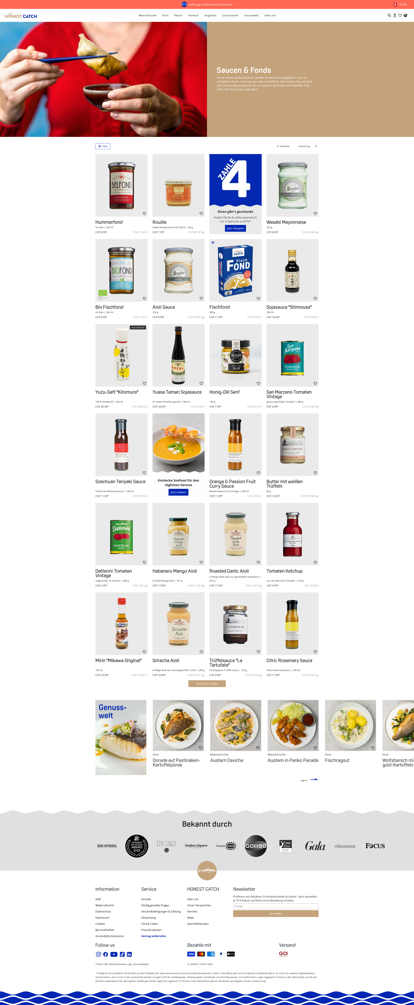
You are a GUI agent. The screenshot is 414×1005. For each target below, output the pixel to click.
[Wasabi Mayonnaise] (293, 185)
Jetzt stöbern (178, 492)
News (190, 917)
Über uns (270, 15)
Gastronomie (230, 15)
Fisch (165, 15)
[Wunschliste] (400, 15)
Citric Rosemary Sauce (289, 660)
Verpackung (148, 917)
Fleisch (178, 15)
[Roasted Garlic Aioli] (235, 534)
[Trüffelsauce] (235, 623)
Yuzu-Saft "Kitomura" (116, 392)
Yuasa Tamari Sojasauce (177, 392)
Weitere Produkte (207, 683)
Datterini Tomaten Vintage (113, 573)
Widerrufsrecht (104, 905)
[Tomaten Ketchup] (293, 534)
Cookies (100, 924)
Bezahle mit (199, 945)
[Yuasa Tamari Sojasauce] (179, 355)
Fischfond (219, 307)
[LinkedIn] (129, 954)
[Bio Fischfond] (121, 270)
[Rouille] (179, 185)
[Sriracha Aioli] (179, 623)
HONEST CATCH (203, 889)
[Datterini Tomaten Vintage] (121, 534)
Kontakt (146, 899)
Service (148, 889)
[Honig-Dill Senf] (235, 355)
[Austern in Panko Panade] (293, 725)
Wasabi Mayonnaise (286, 222)
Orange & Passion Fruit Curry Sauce (232, 483)
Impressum (102, 917)
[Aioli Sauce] (179, 270)
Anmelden (276, 913)
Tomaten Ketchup (285, 571)
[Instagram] (98, 954)
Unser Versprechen (199, 905)
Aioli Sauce (164, 307)
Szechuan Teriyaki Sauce (120, 481)
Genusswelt (251, 15)
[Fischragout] (350, 725)
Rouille (159, 222)
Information (107, 889)
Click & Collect (149, 924)
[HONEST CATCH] (68, 15)
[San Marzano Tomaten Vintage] (293, 355)
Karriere (192, 911)
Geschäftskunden (198, 924)
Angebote (210, 15)
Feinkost (193, 15)
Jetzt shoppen (235, 228)
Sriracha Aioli (166, 660)
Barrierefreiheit (104, 930)
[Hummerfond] (121, 185)
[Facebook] (106, 954)
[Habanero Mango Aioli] (179, 534)
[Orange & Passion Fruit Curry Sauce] (235, 444)
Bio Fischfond (109, 307)
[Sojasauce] (293, 270)
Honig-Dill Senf (224, 392)
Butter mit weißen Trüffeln (285, 483)
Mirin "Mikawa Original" (118, 660)
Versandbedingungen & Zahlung (161, 911)
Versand (287, 945)
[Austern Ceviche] (235, 725)
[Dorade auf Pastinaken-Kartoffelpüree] (178, 725)
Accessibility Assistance (109, 936)
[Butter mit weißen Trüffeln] (293, 444)
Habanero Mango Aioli (175, 571)
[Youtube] (114, 954)
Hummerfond (109, 222)
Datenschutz (103, 911)
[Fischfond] (235, 270)
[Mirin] (121, 623)
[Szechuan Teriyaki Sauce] (121, 444)
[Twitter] (122, 954)
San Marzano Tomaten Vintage (289, 394)
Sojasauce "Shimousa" (289, 307)
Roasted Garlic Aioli (229, 571)
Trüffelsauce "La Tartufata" (225, 662)
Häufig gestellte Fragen (155, 905)
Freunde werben (151, 930)
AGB (98, 899)
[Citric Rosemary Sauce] (293, 623)
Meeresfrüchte (148, 15)
